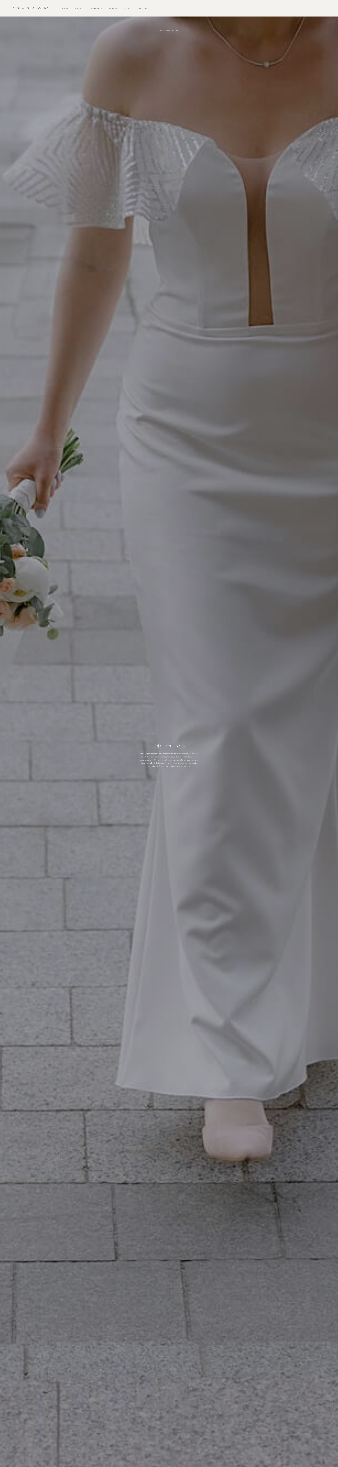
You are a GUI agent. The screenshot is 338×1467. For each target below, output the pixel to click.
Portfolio (96, 8)
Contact (144, 8)
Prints (128, 8)
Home (65, 8)
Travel (113, 8)
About (79, 8)
